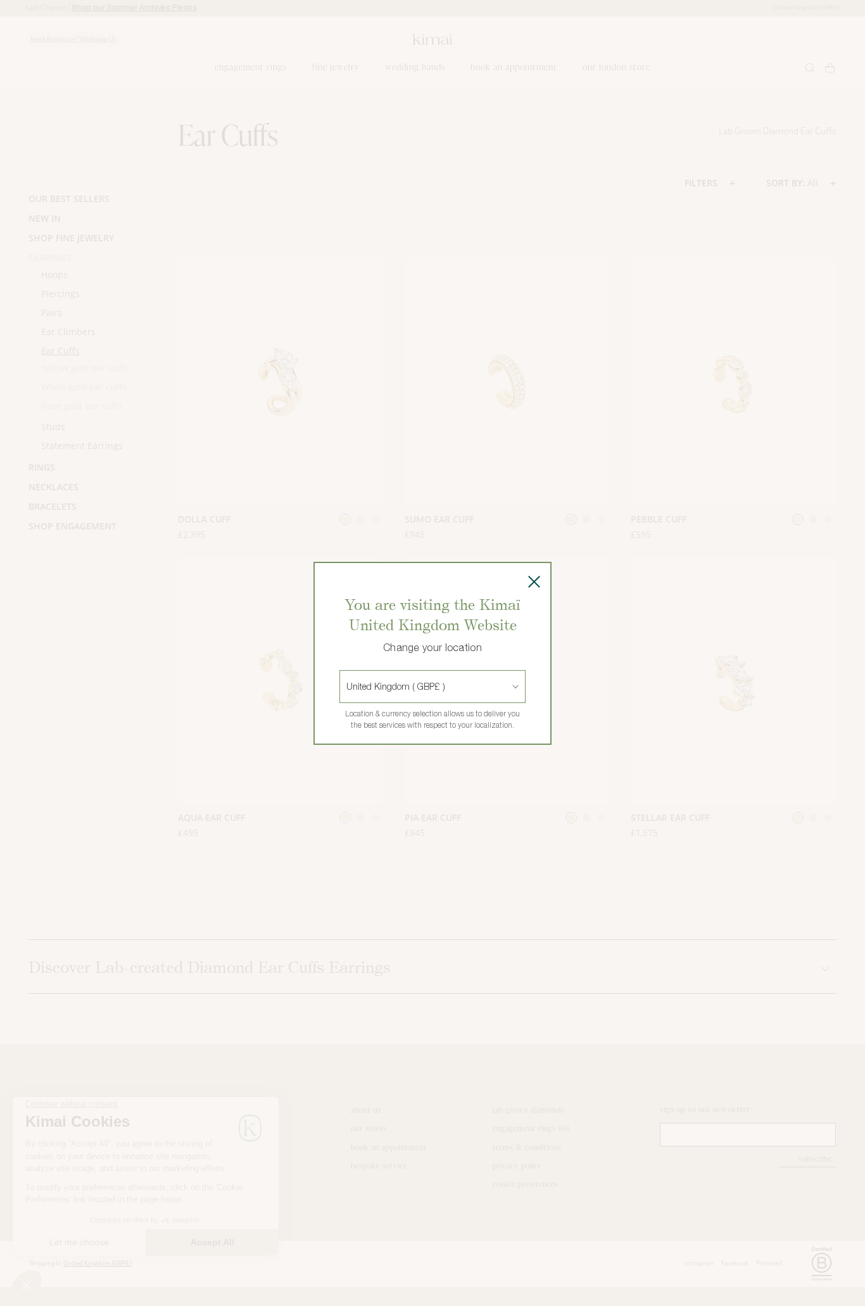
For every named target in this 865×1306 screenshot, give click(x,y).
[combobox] (347, 686)
